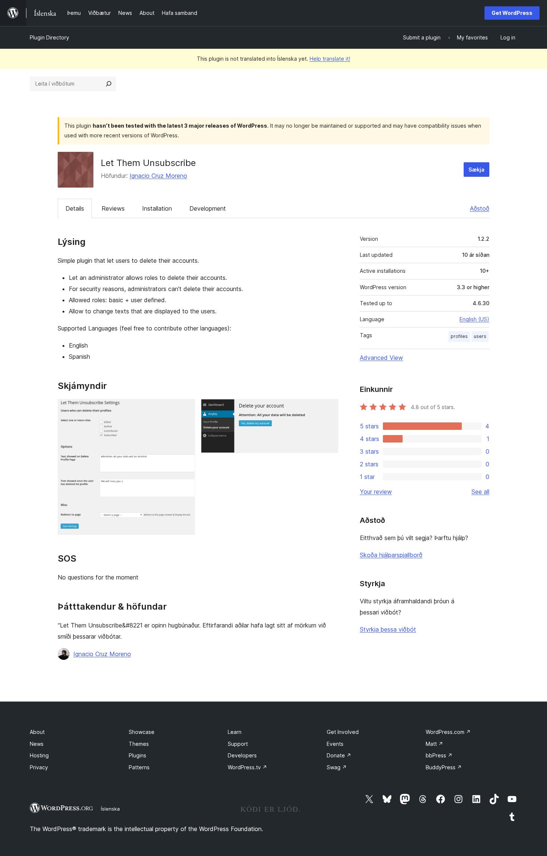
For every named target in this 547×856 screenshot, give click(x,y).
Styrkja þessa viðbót (388, 629)
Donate (339, 755)
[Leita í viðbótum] (108, 83)
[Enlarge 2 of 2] (328, 409)
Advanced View (381, 357)
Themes (139, 744)
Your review (376, 491)
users (480, 336)
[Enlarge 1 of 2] (185, 409)
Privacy (39, 767)
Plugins (137, 755)
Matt (434, 744)
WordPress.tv (247, 767)
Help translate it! (330, 58)
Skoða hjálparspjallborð (391, 555)
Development (207, 208)
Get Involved (343, 732)
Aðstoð (479, 208)
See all (480, 491)
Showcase (141, 732)
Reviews (113, 208)
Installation (157, 208)
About (37, 732)
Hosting (39, 755)
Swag (337, 767)
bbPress (439, 755)
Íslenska (110, 809)
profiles (459, 336)
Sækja (476, 169)
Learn (234, 732)
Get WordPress (512, 13)
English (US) (474, 319)
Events (335, 744)
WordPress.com (448, 732)
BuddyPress (444, 767)
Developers (242, 755)
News (37, 744)
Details (74, 208)
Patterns (139, 767)
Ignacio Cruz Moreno (158, 175)
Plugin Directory (49, 37)
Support (238, 744)
